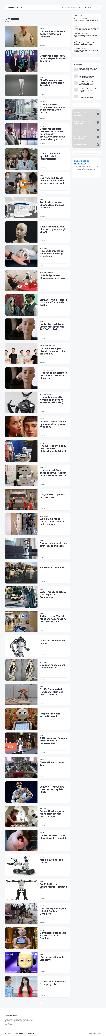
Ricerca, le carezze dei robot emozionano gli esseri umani (52, 253)
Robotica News (13, 7)
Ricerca (41, 248)
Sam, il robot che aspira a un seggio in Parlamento (53, 594)
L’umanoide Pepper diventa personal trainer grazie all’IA (53, 351)
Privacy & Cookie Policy (18, 1033)
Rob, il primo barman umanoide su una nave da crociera (52, 205)
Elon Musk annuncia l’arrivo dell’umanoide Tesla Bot (52, 82)
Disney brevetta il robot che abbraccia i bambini (53, 837)
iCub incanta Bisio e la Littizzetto (52, 958)
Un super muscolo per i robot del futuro (52, 666)
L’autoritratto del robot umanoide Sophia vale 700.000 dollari (52, 326)
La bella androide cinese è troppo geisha (53, 983)
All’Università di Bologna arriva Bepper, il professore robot (53, 740)
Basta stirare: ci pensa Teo (52, 763)
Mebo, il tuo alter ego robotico (51, 861)
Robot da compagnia (44, 370)
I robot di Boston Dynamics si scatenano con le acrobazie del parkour (52, 108)
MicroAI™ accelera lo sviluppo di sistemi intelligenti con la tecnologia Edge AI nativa (86, 36)
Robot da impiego (44, 394)
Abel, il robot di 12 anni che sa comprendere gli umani (52, 229)
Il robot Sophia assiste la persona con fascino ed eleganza (53, 375)
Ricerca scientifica (44, 272)
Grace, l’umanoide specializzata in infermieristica (50, 156)
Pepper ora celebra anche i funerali (50, 715)
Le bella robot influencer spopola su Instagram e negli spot (53, 424)
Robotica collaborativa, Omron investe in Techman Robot (86, 51)
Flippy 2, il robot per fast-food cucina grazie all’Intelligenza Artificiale (84, 43)
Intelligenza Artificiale (45, 345)
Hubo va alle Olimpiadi (52, 567)
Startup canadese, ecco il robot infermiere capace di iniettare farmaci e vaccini (86, 21)
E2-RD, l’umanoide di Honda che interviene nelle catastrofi (51, 692)
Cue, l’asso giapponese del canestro (52, 496)
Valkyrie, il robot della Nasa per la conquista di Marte (53, 789)
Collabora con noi (30, 1033)
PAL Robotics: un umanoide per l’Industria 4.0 (53, 887)
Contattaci (8, 1033)
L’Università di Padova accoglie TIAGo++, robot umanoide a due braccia (53, 472)
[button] (93, 7)
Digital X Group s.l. (97, 1033)
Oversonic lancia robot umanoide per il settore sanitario (53, 58)
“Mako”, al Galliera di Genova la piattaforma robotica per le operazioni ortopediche (86, 28)
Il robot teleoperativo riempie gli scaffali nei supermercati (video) (52, 399)
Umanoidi (42, 28)
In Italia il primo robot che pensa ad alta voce (52, 276)
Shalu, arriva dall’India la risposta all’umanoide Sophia (53, 302)
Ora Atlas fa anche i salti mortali (53, 642)
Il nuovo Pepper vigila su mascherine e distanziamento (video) (53, 448)
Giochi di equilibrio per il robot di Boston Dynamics (53, 911)
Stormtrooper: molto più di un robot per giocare (53, 544)
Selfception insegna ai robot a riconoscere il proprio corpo (52, 813)
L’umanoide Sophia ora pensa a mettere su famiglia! (52, 34)
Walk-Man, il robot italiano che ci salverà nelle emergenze (52, 521)
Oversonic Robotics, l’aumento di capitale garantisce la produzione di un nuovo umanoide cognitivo (52, 134)
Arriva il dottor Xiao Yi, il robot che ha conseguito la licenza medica (53, 619)
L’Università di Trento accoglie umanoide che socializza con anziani (52, 180)
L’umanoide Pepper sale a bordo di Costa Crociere (53, 935)
